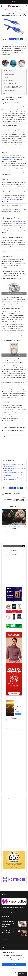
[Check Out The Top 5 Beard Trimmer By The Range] (14, 517)
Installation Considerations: (8, 80)
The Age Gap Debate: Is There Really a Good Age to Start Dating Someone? (8, 924)
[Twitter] (12, 1)
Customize (14, 968)
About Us (3, 943)
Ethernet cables (18, 412)
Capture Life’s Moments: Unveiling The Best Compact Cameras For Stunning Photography (13, 474)
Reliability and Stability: (8, 75)
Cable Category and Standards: (10, 83)
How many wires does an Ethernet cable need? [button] (14, 427)
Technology (11, 11)
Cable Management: (8, 84)
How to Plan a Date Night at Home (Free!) (8, 931)
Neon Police (12, 420)
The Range (17, 11)
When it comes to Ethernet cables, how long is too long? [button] (14, 431)
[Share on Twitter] (17, 39)
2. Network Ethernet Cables (9, 90)
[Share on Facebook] (14, 39)
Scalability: (6, 77)
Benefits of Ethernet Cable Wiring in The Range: (12, 73)
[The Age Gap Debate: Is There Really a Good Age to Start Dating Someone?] (22, 924)
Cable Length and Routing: (9, 81)
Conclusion (4, 92)
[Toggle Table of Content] (23, 71)
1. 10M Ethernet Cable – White (10, 89)
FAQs (3, 93)
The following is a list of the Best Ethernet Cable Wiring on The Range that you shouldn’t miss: (13, 87)
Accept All (14, 964)
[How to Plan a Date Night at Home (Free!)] (22, 933)
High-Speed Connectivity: (9, 74)
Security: (5, 78)
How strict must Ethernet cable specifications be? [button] (14, 435)
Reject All (14, 972)
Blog (2, 947)
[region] (14, 963)
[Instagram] (14, 1)
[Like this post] (11, 39)
